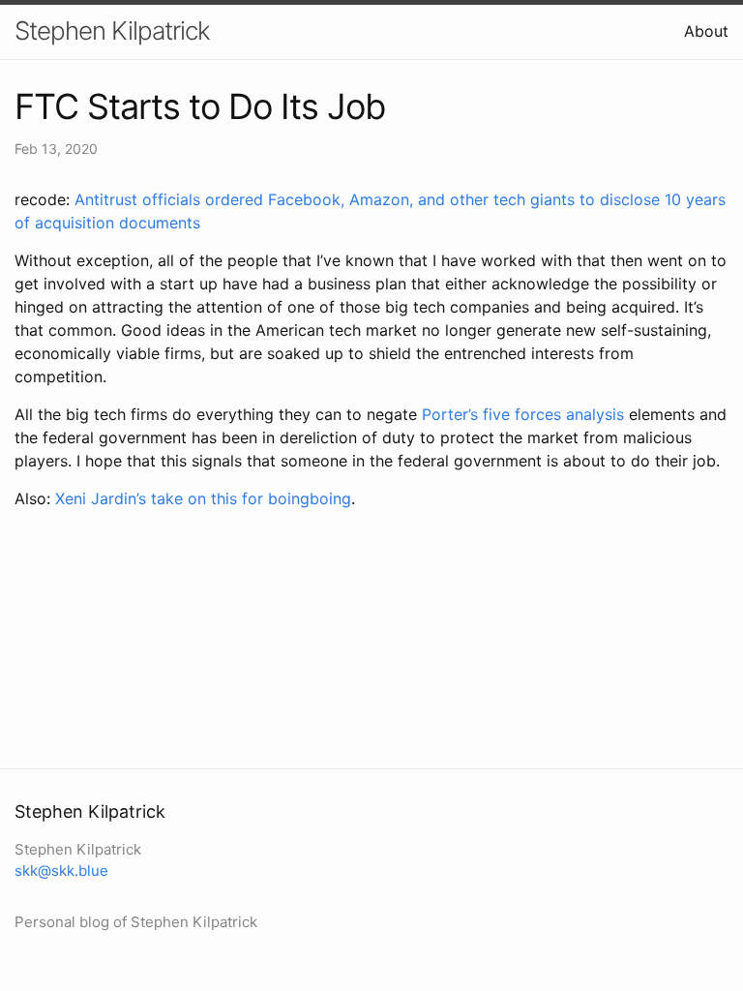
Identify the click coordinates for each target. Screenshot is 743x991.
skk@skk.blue (61, 870)
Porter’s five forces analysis (523, 414)
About (706, 31)
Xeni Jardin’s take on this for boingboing (203, 498)
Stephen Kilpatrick (112, 30)
